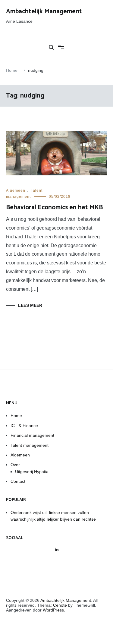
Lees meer (30, 305)
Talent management (30, 445)
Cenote (60, 605)
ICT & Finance (24, 425)
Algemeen (15, 190)
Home (16, 415)
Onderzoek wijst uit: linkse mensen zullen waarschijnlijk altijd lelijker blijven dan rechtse (53, 516)
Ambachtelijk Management (44, 11)
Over (15, 464)
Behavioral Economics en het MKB (54, 207)
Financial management (32, 435)
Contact (18, 481)
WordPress (53, 610)
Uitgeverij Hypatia (32, 471)
